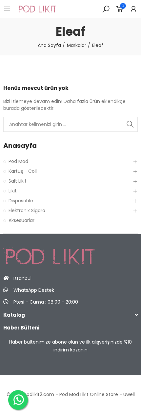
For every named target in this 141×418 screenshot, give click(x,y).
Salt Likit (18, 181)
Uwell (129, 394)
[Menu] (7, 9)
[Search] (106, 8)
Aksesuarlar (21, 220)
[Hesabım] (133, 9)
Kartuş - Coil (23, 171)
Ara (130, 124)
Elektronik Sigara (27, 210)
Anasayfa (20, 146)
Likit (13, 191)
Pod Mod (18, 161)
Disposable (21, 200)
